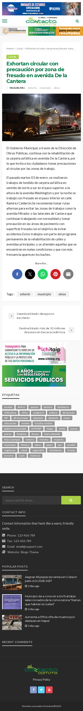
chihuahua (10, 412)
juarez (74, 428)
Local (13, 56)
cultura (53, 412)
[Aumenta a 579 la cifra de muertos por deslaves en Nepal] (12, 622)
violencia (35, 455)
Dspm (67, 418)
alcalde (8, 407)
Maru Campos (12, 439)
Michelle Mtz (17, 87)
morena (44, 439)
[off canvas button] (4, 21)
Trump (71, 450)
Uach (22, 455)
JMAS (62, 428)
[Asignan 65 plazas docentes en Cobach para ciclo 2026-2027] (12, 582)
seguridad (38, 450)
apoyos (34, 407)
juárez (7, 434)
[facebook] (33, 689)
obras (57, 87)
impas (50, 428)
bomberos (63, 407)
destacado (68, 412)
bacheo (48, 407)
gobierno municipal (15, 428)
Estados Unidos (44, 423)
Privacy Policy (41, 679)
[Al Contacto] (41, 669)
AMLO (21, 407)
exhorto (32, 87)
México (25, 444)
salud (24, 450)
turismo (8, 455)
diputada (38, 418)
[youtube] (49, 689)
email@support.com (29, 546)
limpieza (21, 434)
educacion (10, 423)
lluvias (35, 434)
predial (71, 444)
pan (60, 444)
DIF (6, 418)
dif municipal (20, 418)
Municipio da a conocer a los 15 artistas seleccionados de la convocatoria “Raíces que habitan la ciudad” (52, 600)
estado (25, 423)
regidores (10, 450)
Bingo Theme (30, 552)
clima (24, 412)
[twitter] (41, 689)
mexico (30, 439)
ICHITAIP (36, 428)
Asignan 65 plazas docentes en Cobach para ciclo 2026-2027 (51, 578)
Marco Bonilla (52, 434)
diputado (53, 418)
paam (49, 444)
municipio (45, 87)
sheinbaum (55, 450)
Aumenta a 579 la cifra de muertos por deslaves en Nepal (50, 618)
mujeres (59, 439)
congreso (38, 412)
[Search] (77, 21)
